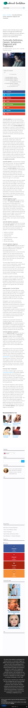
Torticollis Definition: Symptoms (11, 78)
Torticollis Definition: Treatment (11, 83)
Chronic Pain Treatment (16, 84)
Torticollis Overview (7, 50)
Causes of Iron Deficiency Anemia (10, 529)
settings (12, 703)
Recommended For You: (13, 86)
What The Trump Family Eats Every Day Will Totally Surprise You (14, 612)
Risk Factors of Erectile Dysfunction (10, 527)
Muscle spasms (6, 356)
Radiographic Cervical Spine (16, 81)
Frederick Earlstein (8, 48)
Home (4, 15)
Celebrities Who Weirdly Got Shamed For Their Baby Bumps (14, 597)
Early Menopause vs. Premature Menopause (11, 536)
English (7, 453)
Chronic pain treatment (8, 372)
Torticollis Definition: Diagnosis (11, 80)
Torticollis (9, 15)
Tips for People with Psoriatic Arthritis (10, 533)
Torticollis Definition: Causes (11, 77)
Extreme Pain (13, 74)
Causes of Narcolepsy (7, 531)
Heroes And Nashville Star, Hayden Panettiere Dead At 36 (14, 628)
